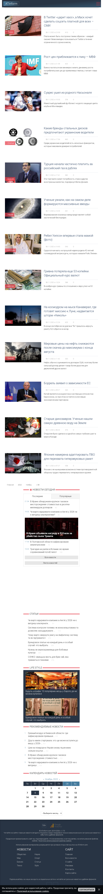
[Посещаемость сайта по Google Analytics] (56, 826)
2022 (20, 485)
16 (43, 797)
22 (35, 802)
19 (67, 797)
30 (43, 806)
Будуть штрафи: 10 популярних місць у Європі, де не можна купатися (51, 692)
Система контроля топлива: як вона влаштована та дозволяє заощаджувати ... (53, 629)
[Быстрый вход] (83, 3)
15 (35, 797)
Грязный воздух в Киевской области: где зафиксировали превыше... (48, 734)
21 (27, 802)
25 (59, 802)
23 (43, 802)
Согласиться (86, 890)
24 (51, 802)
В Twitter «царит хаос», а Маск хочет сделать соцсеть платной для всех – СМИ (69, 21)
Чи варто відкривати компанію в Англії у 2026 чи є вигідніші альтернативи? (53, 513)
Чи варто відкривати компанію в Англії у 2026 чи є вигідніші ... (52, 764)
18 (59, 797)
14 (27, 797)
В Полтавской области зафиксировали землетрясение (49, 543)
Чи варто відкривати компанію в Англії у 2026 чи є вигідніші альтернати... (52, 622)
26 (67, 802)
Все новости (50, 557)
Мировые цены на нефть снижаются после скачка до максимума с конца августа (69, 348)
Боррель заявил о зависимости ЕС (67, 383)
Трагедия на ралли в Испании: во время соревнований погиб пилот (49, 550)
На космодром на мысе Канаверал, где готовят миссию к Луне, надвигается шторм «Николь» (70, 311)
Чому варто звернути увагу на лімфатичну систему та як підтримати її (53, 636)
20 (75, 797)
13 (75, 793)
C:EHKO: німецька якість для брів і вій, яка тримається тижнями (48, 658)
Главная (69, 854)
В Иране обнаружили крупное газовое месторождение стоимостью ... (47, 756)
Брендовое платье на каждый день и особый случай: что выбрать (50, 644)
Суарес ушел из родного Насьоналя (68, 92)
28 (27, 806)
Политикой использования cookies (33, 891)
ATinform (11, 3)
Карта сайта (70, 873)
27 (75, 802)
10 (51, 793)
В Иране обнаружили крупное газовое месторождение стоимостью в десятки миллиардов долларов (49, 504)
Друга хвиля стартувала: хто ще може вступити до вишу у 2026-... (53, 742)
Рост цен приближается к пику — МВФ (70, 56)
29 (35, 806)
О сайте (68, 862)
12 (67, 793)
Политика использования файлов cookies (54, 841)
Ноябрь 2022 (51, 779)
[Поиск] (91, 3)
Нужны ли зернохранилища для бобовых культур (48, 651)
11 (59, 793)
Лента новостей (50, 563)
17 (51, 797)
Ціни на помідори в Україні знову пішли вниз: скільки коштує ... (49, 749)
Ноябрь (29, 485)
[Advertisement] (51, 589)
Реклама (69, 865)
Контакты (69, 869)
